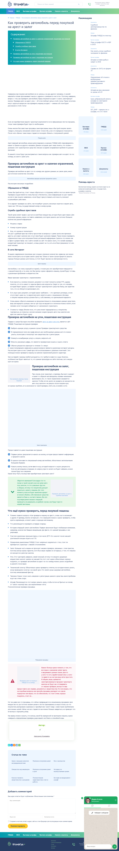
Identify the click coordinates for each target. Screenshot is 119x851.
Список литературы (56, 842)
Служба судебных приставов (25, 46)
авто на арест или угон (51, 322)
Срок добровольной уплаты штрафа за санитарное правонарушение (101, 101)
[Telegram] (17, 745)
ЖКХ (18, 11)
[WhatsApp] (19, 745)
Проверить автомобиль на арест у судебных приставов (62, 494)
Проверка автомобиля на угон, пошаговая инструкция (32, 54)
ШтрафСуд (21, 4)
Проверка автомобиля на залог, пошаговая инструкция (33, 57)
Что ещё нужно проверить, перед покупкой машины (31, 61)
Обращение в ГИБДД (23, 42)
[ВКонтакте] (12, 745)
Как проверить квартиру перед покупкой (19, 379)
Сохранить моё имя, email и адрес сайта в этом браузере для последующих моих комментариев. (41, 821)
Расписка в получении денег (42, 761)
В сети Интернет (21, 50)
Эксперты (53, 846)
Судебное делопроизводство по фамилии (99, 27)
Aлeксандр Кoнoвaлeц (42, 736)
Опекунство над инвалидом (20, 769)
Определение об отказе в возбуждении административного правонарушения (100, 80)
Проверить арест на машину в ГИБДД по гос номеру (28, 681)
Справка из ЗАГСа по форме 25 (101, 70)
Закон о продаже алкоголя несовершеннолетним (20, 762)
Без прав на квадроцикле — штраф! (62, 779)
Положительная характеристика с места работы (40, 780)
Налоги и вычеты (61, 11)
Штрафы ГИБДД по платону (101, 36)
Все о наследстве (59, 761)
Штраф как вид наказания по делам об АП (100, 91)
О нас (52, 844)
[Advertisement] (42, 80)
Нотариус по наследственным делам (61, 770)
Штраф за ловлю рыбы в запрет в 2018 (99, 61)
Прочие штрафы (46, 11)
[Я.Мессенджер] (9, 745)
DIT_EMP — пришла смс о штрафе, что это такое (100, 111)
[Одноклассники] (14, 745)
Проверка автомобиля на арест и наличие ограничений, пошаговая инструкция (41, 39)
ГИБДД (10, 11)
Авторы (53, 848)
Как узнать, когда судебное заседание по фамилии (101, 52)
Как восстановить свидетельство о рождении (20, 779)
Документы (75, 11)
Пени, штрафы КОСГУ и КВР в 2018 (101, 43)
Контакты (53, 840)
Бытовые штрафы (29, 11)
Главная (12, 18)
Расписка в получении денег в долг (42, 770)
